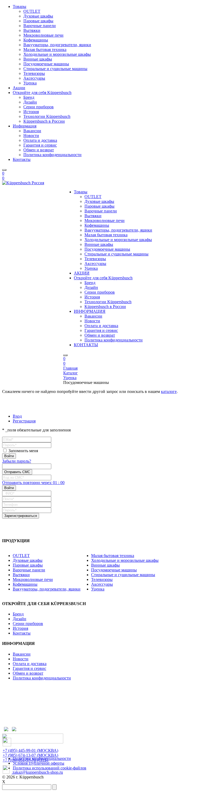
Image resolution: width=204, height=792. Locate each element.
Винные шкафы (37, 59)
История (31, 111)
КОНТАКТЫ (86, 345)
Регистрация (24, 421)
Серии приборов (38, 107)
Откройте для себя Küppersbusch (42, 92)
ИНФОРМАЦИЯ (89, 311)
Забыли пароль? (16, 461)
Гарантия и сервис (40, 145)
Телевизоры (34, 73)
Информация (24, 126)
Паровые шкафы (38, 21)
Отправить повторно (33, 482)
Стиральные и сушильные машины (55, 68)
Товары (19, 6)
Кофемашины (35, 40)
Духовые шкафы (38, 16)
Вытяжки (31, 30)
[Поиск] (4, 170)
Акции (19, 87)
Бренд (28, 97)
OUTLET (31, 11)
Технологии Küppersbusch (46, 116)
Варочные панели (39, 25)
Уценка (30, 83)
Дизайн (30, 102)
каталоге (169, 391)
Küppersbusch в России (44, 121)
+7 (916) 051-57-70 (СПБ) (25, 760)
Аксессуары (34, 78)
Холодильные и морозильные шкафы (57, 54)
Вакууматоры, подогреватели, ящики (57, 44)
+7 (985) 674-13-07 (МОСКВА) (30, 755)
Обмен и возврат (38, 150)
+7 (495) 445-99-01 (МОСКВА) (30, 750)
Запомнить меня (23, 450)
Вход (17, 416)
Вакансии (32, 131)
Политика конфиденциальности (52, 154)
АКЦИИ (82, 273)
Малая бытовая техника (44, 49)
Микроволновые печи (43, 35)
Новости (31, 135)
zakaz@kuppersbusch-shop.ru (37, 772)
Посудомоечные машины (46, 64)
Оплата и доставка (40, 140)
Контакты (22, 159)
